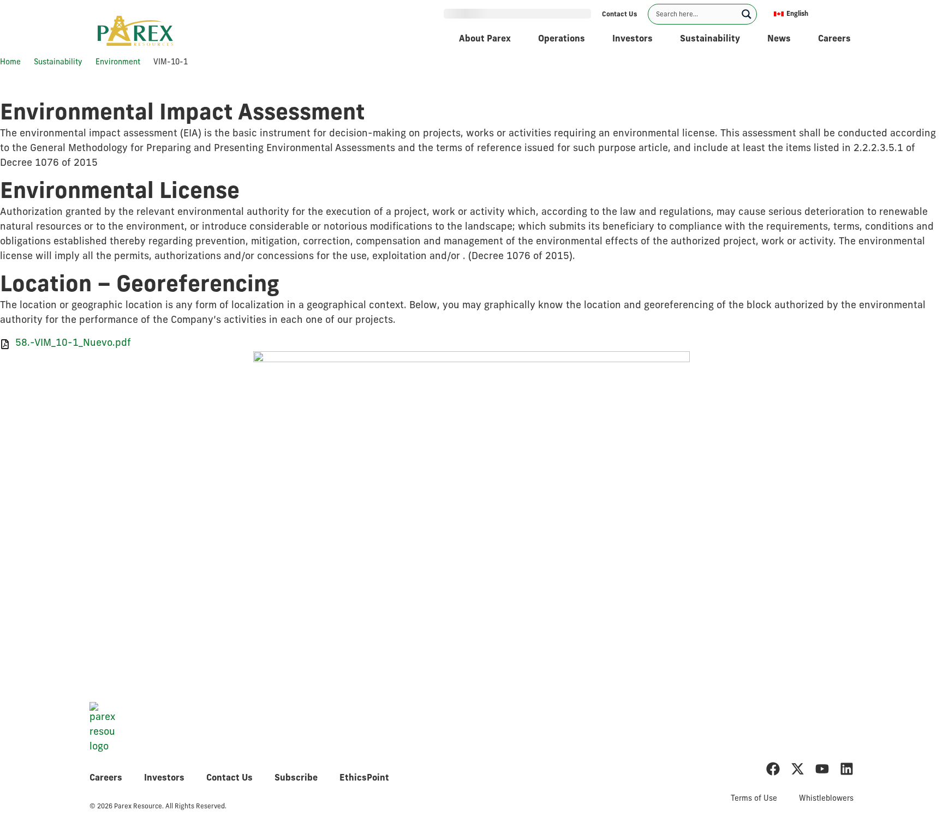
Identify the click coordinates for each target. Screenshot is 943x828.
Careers (105, 778)
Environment (118, 62)
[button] (811, 14)
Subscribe (296, 778)
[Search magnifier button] (746, 14)
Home (10, 62)
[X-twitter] (797, 769)
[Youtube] (822, 769)
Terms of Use (754, 799)
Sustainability (58, 62)
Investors (164, 778)
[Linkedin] (847, 769)
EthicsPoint (364, 778)
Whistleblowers (826, 799)
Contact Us (229, 778)
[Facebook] (773, 769)
